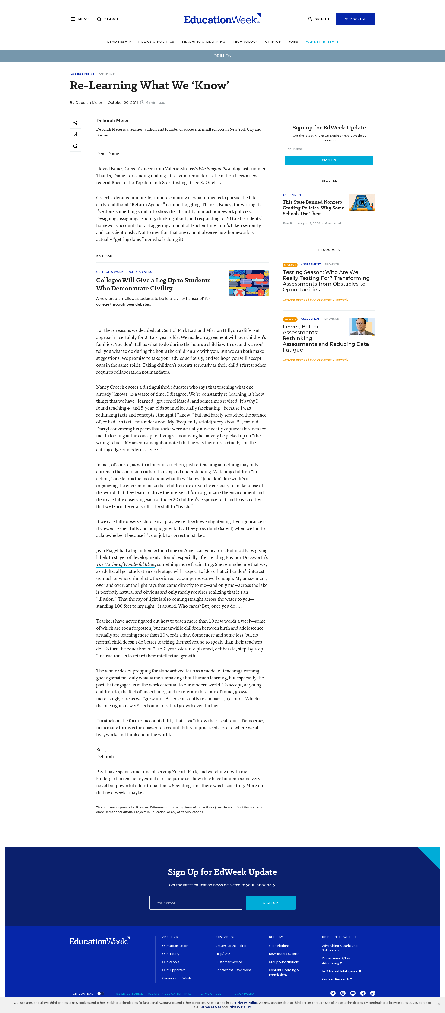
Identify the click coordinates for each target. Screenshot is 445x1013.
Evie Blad (289, 223)
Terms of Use (210, 993)
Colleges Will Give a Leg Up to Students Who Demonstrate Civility (153, 284)
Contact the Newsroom (233, 970)
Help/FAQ (223, 954)
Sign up (270, 903)
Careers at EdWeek (176, 978)
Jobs (293, 41)
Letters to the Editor (231, 945)
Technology (245, 41)
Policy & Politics (156, 41)
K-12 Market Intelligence (340, 971)
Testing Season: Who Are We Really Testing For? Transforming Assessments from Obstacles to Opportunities (326, 281)
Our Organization (175, 945)
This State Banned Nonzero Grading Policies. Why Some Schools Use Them (313, 208)
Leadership (119, 41)
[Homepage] (222, 19)
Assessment (82, 73)
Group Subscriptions (284, 962)
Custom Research (336, 979)
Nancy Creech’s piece (132, 168)
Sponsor (332, 264)
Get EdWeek (279, 937)
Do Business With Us (339, 937)
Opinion (273, 41)
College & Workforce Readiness (124, 272)
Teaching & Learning (203, 41)
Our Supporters (174, 970)
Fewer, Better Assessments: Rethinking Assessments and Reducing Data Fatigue (326, 338)
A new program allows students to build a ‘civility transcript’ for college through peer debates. (153, 301)
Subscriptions (279, 945)
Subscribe (356, 19)
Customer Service (229, 962)
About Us (170, 937)
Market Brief (320, 41)
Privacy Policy (242, 993)
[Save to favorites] (75, 134)
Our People (170, 962)
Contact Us (225, 937)
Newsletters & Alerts (284, 954)
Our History (170, 954)
